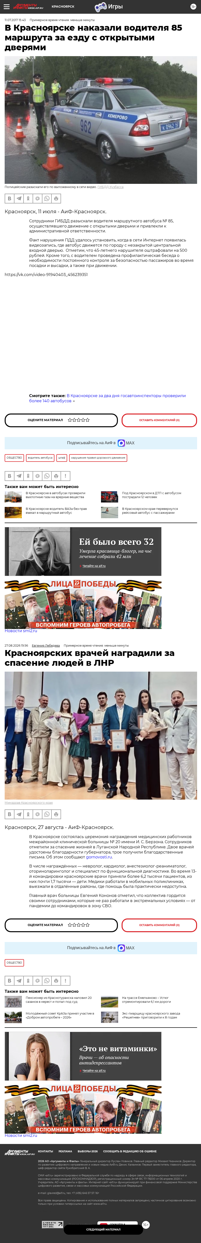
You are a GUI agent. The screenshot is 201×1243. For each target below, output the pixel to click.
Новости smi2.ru (21, 630)
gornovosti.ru (99, 857)
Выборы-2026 (88, 1151)
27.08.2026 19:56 (16, 645)
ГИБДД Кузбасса (111, 187)
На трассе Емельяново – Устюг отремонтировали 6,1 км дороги (146, 1000)
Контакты (45, 1151)
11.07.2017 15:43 (15, 20)
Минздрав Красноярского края (29, 802)
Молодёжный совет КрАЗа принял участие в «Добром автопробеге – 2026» (60, 1015)
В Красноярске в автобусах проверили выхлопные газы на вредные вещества (55, 495)
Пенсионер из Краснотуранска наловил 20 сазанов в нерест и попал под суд (59, 1000)
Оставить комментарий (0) (159, 420)
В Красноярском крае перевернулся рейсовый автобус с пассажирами (150, 511)
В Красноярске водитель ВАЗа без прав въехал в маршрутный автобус (56, 511)
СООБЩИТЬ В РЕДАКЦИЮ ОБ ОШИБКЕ (130, 1151)
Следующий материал (103, 1229)
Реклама (65, 1151)
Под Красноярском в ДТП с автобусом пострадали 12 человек (151, 495)
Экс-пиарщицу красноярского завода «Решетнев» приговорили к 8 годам (151, 1015)
